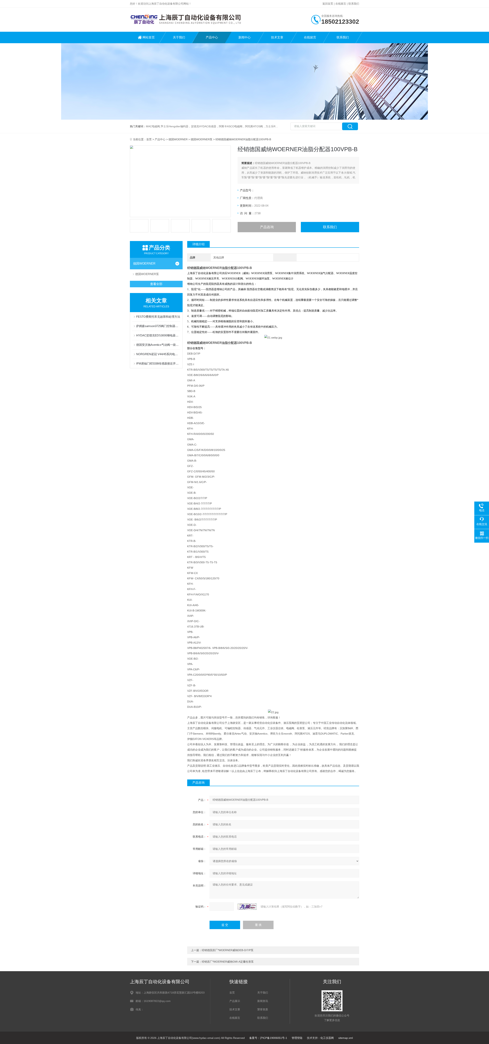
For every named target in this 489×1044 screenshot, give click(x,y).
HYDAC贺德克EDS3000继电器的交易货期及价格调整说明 (158, 335)
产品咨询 (267, 227)
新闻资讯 (262, 1001)
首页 (149, 139)
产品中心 (212, 37)
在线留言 (340, 3)
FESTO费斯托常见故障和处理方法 (158, 316)
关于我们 (179, 37)
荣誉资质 (262, 1009)
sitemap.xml (345, 1037)
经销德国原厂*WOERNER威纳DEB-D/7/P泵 (227, 950)
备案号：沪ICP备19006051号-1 (268, 1037)
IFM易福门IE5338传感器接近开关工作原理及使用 (158, 363)
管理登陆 (297, 1037)
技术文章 (277, 37)
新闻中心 (244, 37)
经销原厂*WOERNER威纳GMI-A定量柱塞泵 (228, 961)
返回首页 (327, 3)
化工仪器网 (327, 1037)
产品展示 (234, 1001)
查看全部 (156, 284)
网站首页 (148, 37)
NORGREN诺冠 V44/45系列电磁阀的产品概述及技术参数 (158, 354)
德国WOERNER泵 (201, 139)
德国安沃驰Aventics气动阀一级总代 (158, 344)
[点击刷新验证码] (247, 906)
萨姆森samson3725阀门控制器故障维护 (158, 326)
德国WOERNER (178, 139)
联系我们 (353, 3)
